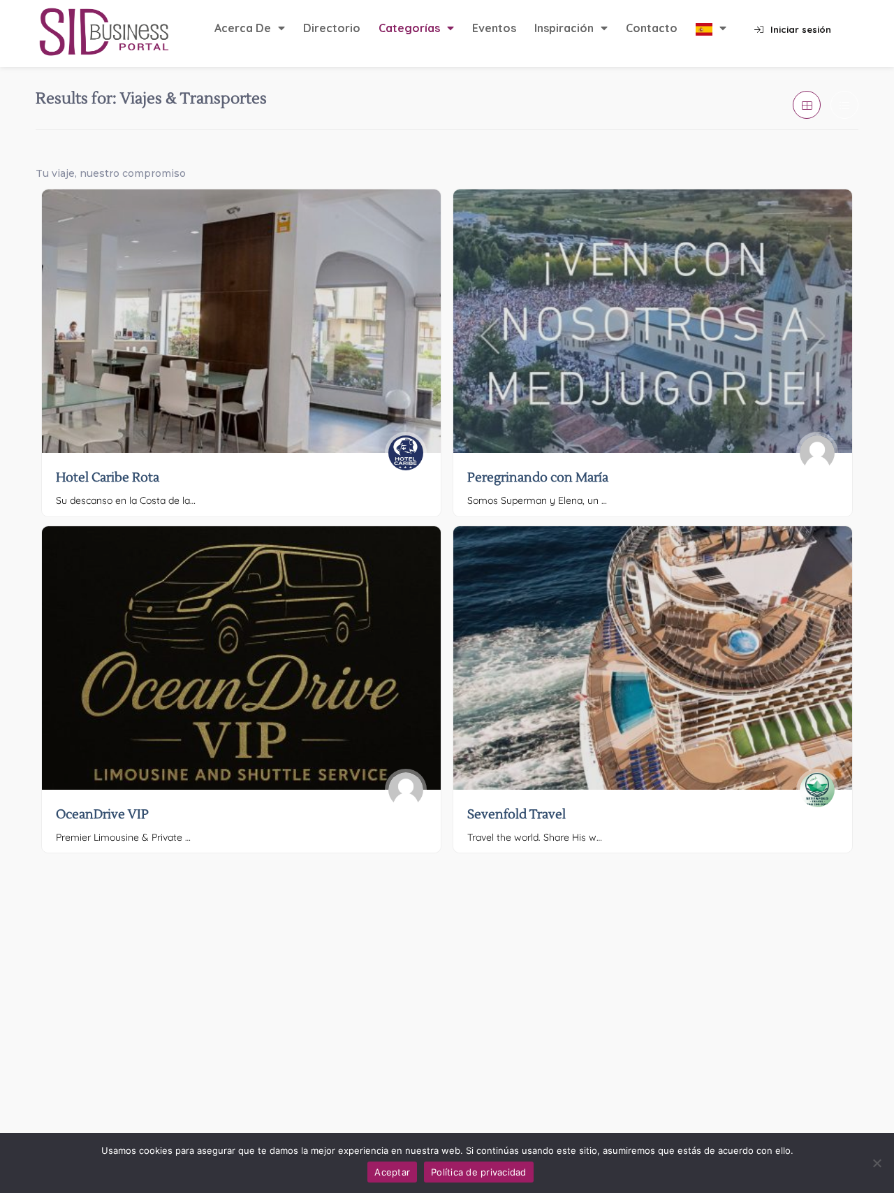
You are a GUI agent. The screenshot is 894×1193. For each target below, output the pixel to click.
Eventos (494, 28)
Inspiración (564, 28)
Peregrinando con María (537, 478)
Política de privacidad (479, 1172)
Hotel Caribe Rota (107, 478)
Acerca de (242, 28)
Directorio (331, 28)
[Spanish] (711, 29)
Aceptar (392, 1172)
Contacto (651, 28)
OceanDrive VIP (102, 815)
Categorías (409, 28)
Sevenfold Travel (516, 815)
